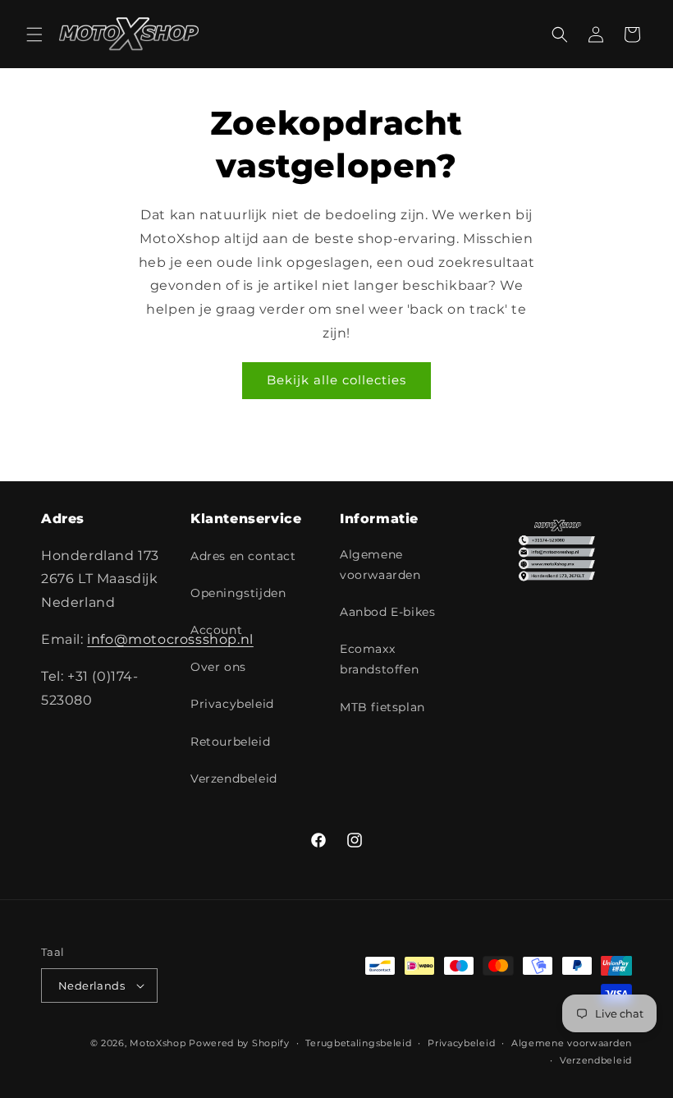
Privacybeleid (232, 703)
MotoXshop (157, 1043)
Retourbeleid (230, 741)
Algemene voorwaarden (380, 564)
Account (216, 630)
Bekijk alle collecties (336, 380)
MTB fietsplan (382, 707)
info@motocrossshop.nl (170, 639)
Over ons (218, 666)
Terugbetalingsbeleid (358, 1043)
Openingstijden (238, 593)
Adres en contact (243, 556)
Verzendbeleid (233, 778)
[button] (34, 34)
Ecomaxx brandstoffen (379, 659)
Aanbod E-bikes (387, 611)
